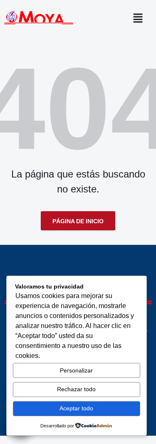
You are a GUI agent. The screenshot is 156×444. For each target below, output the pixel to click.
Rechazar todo (76, 389)
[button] (140, 18)
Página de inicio (78, 221)
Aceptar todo (76, 408)
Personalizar (76, 370)
